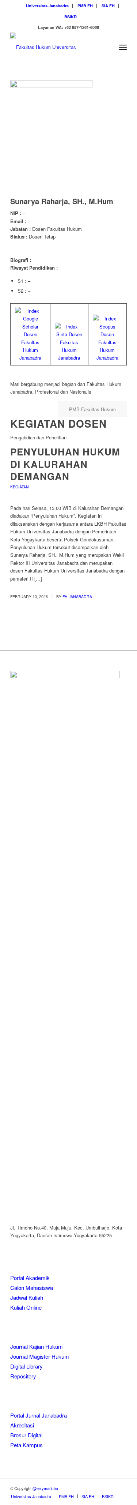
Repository (23, 1376)
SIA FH (108, 5)
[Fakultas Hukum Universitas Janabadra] (56, 47)
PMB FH (85, 5)
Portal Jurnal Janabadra (38, 1415)
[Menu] (123, 47)
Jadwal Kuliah (26, 1297)
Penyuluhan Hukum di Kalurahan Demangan (65, 464)
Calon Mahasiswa (31, 1287)
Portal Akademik (30, 1277)
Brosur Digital (26, 1435)
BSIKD (70, 16)
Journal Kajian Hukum (36, 1346)
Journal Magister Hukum (39, 1356)
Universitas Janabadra (47, 5)
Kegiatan (19, 486)
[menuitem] (47, 6)
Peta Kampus (26, 1445)
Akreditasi (22, 1425)
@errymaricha (45, 1488)
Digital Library (26, 1366)
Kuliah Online (26, 1307)
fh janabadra (77, 596)
